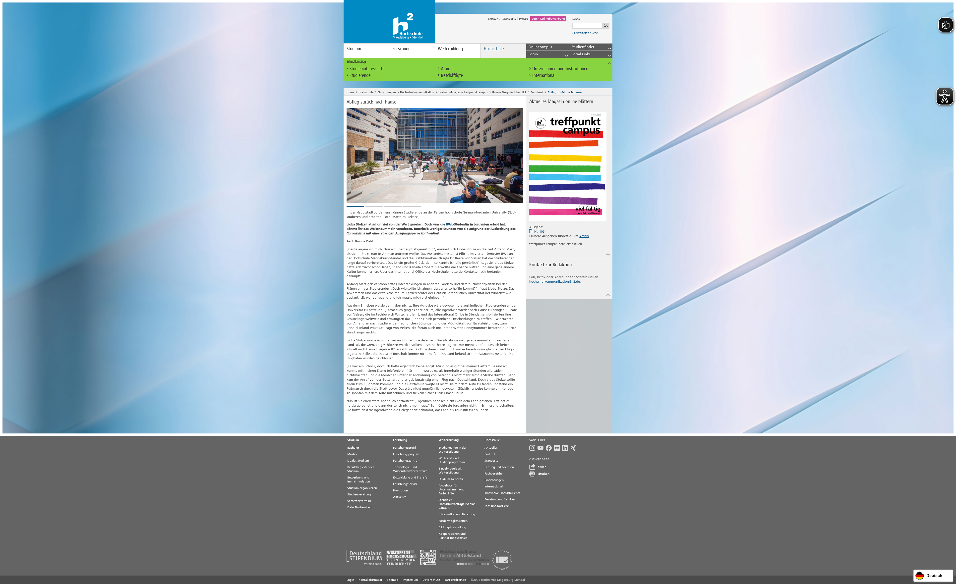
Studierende (360, 75)
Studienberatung (359, 494)
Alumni (447, 68)
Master (352, 454)
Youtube (542, 448)
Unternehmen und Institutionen (560, 68)
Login (350, 580)
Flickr (558, 448)
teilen (542, 467)
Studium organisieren (362, 488)
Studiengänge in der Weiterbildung (453, 449)
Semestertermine (359, 501)
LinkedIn (566, 448)
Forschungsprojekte (406, 454)
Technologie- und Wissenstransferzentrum (410, 469)
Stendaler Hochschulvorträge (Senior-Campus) (457, 504)
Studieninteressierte (367, 68)
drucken (543, 474)
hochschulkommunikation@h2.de (554, 281)
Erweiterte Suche (586, 33)
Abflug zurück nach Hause (564, 92)
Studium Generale (451, 479)
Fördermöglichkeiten (453, 521)
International (543, 75)
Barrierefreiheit (455, 580)
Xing (574, 448)
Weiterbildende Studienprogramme (452, 460)
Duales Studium (358, 460)
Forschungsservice (405, 484)
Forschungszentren (406, 460)
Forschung (401, 49)
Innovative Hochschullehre (502, 493)
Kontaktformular (370, 580)
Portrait (489, 454)
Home (350, 92)
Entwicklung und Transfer (411, 477)
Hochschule (494, 49)
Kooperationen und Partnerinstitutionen (453, 535)
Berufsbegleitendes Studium (360, 469)
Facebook (550, 448)
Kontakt (494, 18)
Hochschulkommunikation (417, 92)
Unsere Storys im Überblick (509, 92)
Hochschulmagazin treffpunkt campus (463, 92)
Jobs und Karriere (496, 506)
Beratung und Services (499, 499)
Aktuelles (399, 497)
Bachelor (353, 447)
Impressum (410, 580)
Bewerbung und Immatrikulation (358, 479)
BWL (449, 224)
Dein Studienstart (359, 507)
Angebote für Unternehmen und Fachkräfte (451, 489)
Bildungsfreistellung (452, 527)
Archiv (584, 236)
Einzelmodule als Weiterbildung (450, 470)
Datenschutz (431, 580)
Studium (354, 49)
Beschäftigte (452, 75)
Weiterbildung (450, 49)
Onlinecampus (540, 47)
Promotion (400, 490)
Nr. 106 (539, 231)
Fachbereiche (493, 473)
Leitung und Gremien (499, 467)
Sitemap (392, 580)
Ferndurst (537, 92)
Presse (523, 18)
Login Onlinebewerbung (548, 18)
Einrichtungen (387, 92)
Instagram (533, 448)
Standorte (509, 18)
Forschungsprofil (404, 447)
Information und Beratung (457, 514)
